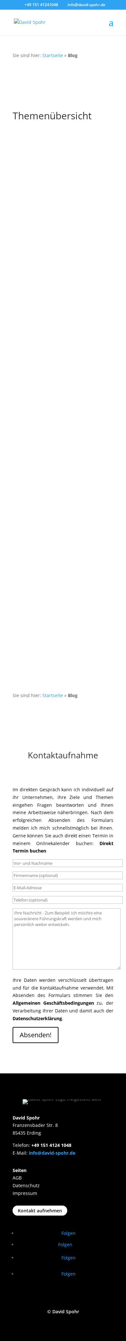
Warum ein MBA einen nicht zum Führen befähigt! (59, 282)
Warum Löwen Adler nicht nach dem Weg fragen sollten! (57, 345)
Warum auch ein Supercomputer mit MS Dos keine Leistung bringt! (59, 408)
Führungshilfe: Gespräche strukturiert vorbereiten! (50, 163)
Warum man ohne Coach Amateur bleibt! (60, 219)
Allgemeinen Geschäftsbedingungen (53, 1003)
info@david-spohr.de (52, 1153)
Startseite (52, 55)
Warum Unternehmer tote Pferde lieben (60, 607)
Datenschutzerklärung (37, 1018)
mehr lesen (31, 172)
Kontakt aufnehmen (40, 1211)
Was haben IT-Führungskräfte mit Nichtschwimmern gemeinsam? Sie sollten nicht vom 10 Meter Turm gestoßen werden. (61, 483)
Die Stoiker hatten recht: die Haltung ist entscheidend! (53, 552)
